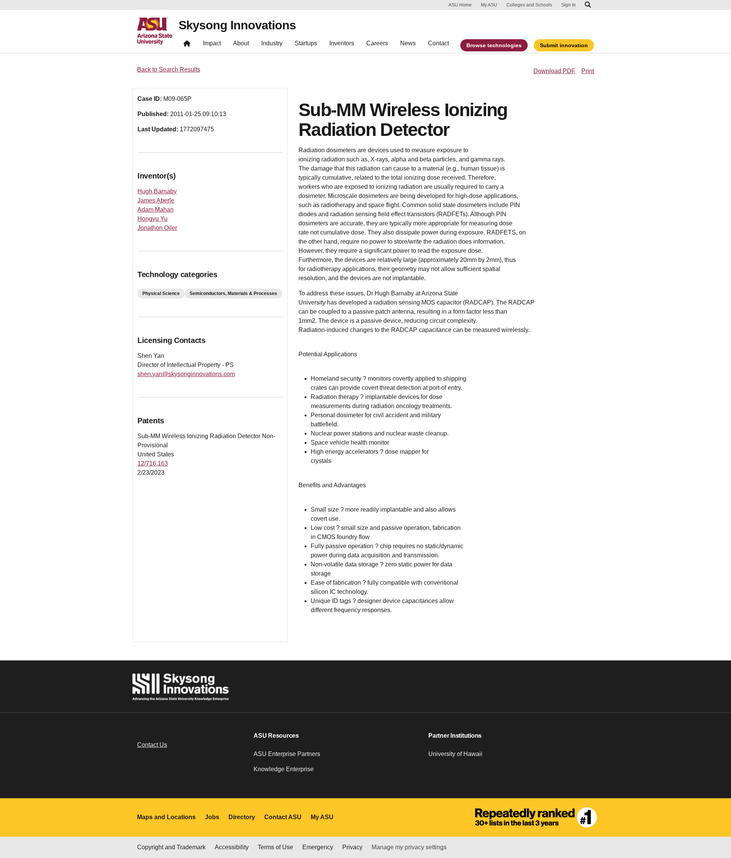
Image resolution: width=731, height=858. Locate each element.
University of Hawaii (455, 754)
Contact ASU (283, 817)
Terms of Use (275, 847)
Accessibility (232, 847)
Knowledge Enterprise (284, 769)
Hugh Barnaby (157, 191)
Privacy (352, 847)
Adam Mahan (155, 209)
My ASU (489, 5)
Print (587, 71)
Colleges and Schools (529, 5)
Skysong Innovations (237, 25)
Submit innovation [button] (564, 45)
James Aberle (155, 200)
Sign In (568, 5)
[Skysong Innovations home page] (187, 45)
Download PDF (554, 71)
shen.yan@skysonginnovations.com (186, 374)
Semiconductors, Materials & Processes (233, 293)
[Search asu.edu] (588, 5)
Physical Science (161, 293)
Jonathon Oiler (157, 228)
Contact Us (152, 745)
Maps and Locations (166, 817)
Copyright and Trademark (171, 847)
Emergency (317, 847)
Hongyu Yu (152, 218)
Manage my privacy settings (409, 847)
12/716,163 (152, 463)
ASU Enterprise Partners (287, 754)
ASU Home (460, 5)
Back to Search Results (168, 69)
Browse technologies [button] (494, 45)
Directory (241, 817)
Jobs (212, 817)
